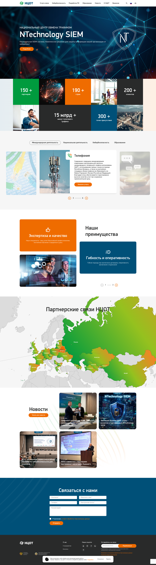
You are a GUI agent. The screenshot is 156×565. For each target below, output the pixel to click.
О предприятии (67, 546)
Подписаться (127, 546)
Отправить (56, 523)
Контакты (65, 549)
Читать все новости (38, 415)
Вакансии (116, 3)
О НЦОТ (106, 3)
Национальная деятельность (75, 143)
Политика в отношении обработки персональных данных (116, 553)
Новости (98, 3)
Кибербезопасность (59, 3)
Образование (87, 3)
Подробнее (90, 559)
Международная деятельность (45, 143)
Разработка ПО (74, 3)
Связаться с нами (29, 45)
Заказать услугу (83, 173)
